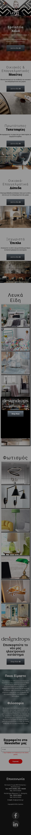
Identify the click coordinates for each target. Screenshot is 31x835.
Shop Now (16, 414)
